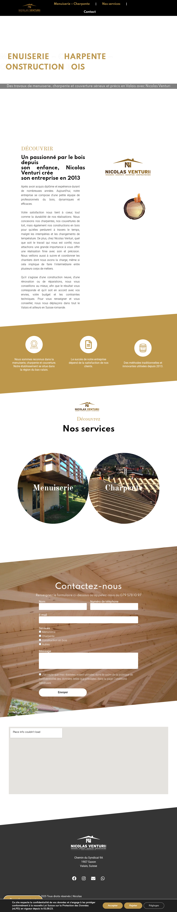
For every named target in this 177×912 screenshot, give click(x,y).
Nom (42, 601)
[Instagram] (84, 878)
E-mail (43, 614)
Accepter (113, 905)
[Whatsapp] (103, 878)
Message (45, 651)
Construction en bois (54, 640)
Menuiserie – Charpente (72, 4)
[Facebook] (74, 878)
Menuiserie (48, 631)
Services (44, 628)
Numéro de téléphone (104, 601)
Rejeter (133, 905)
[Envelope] (93, 878)
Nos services (111, 4)
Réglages (154, 905)
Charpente (48, 636)
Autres (46, 644)
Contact (90, 11)
